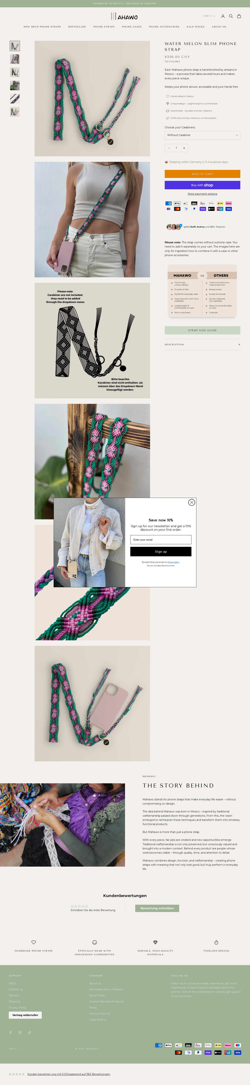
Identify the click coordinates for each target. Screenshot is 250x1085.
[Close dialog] (192, 502)
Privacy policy (173, 562)
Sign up (161, 552)
